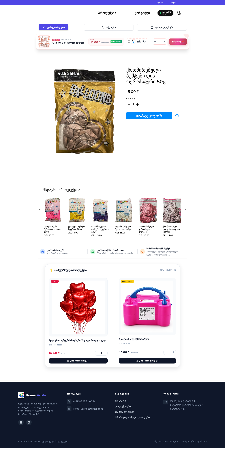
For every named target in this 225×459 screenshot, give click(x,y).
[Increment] (138, 105)
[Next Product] (186, 211)
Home (47, 56)
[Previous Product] (39, 211)
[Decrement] (129, 105)
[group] (113, 218)
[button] (179, 13)
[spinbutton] (133, 105)
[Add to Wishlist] (177, 116)
